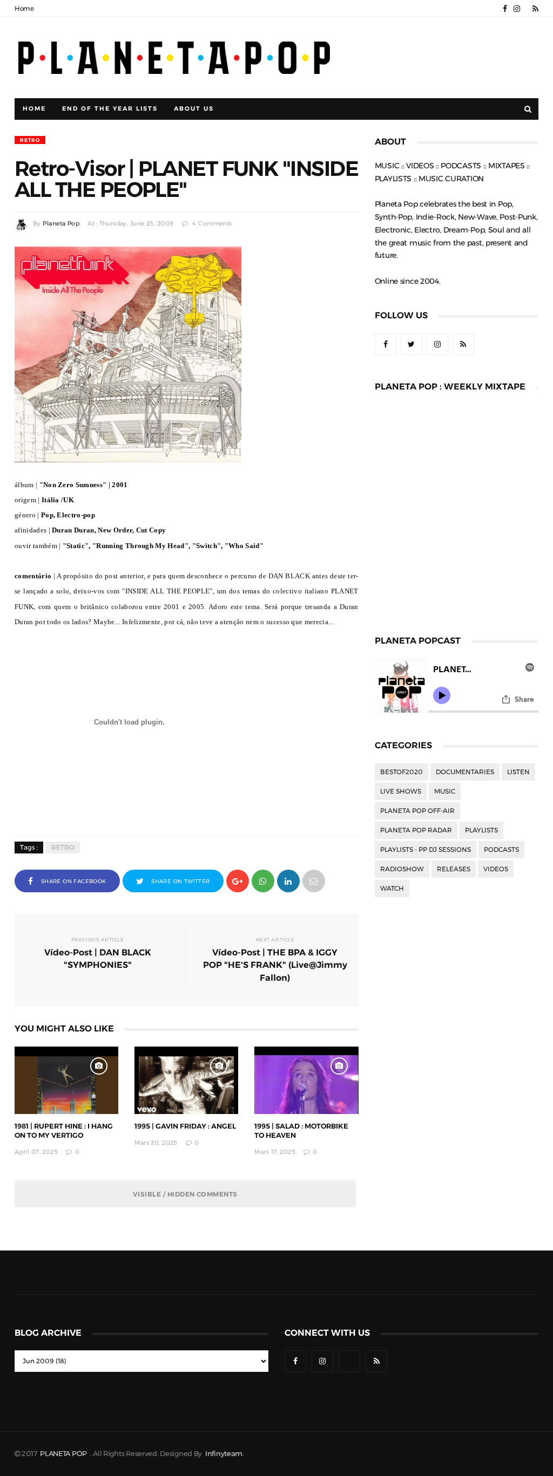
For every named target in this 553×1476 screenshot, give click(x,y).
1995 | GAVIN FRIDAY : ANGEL (185, 1126)
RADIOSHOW (402, 869)
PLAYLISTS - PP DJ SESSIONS (425, 849)
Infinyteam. (224, 1453)
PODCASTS (501, 849)
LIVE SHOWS (400, 791)
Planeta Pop (61, 224)
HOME (34, 109)
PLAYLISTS (481, 830)
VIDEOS (495, 869)
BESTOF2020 (401, 772)
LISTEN (518, 772)
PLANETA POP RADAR (416, 830)
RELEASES (453, 869)
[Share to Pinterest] (313, 880)
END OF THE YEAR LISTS (110, 109)
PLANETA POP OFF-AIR (417, 811)
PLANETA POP (64, 1453)
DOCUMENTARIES (465, 772)
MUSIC (444, 791)
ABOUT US (194, 109)
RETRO (30, 140)
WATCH (392, 888)
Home (24, 8)
